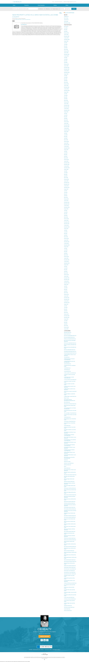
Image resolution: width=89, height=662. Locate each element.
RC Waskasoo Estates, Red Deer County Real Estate (69, 450)
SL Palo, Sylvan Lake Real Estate (69, 597)
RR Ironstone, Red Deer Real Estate (70, 517)
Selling (67, 5)
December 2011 (66, 297)
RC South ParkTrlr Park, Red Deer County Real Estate (69, 445)
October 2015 (66, 225)
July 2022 (65, 93)
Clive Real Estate (67, 357)
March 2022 (66, 100)
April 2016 (65, 215)
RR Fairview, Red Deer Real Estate (69, 503)
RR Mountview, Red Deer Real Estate (70, 539)
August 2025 (66, 41)
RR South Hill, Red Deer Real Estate (69, 559)
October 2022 (66, 88)
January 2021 (66, 123)
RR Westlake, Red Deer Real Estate (69, 567)
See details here (24, 24)
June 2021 (65, 115)
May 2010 (65, 322)
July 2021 (65, 113)
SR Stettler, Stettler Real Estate (69, 607)
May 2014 (65, 251)
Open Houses (66, 19)
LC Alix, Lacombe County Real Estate (70, 372)
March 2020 (66, 139)
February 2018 (66, 179)
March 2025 (66, 49)
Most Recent (66, 26)
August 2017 (66, 189)
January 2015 (66, 240)
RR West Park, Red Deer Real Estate (70, 565)
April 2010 (65, 323)
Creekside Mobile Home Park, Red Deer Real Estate (69, 362)
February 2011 (66, 314)
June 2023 (65, 77)
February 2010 (66, 327)
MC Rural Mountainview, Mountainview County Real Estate (69, 400)
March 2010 (66, 325)
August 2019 (66, 149)
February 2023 (66, 83)
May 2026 (65, 29)
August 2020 (66, 131)
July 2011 (65, 305)
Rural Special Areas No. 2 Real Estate (70, 573)
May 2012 (65, 289)
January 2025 (66, 52)
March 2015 (66, 236)
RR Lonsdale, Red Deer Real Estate (69, 531)
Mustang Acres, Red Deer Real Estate (70, 403)
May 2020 (65, 136)
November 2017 (66, 184)
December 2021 (66, 105)
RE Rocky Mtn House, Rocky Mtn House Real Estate (69, 458)
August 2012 (66, 284)
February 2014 (66, 256)
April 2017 (65, 195)
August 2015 (66, 228)
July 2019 (65, 151)
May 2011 (65, 309)
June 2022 (65, 95)
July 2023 (65, 75)
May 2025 (65, 46)
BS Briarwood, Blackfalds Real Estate (70, 338)
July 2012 (65, 286)
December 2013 (66, 259)
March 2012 (66, 292)
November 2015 (66, 223)
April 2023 (65, 80)
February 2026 (66, 32)
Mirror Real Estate (67, 402)
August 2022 (66, 92)
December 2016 (66, 202)
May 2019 (65, 154)
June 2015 (65, 231)
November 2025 (66, 36)
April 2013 (65, 271)
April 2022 (65, 98)
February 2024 (66, 64)
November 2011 (66, 299)
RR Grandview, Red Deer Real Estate (70, 508)
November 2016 (66, 203)
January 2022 (66, 103)
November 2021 (66, 106)
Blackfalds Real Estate (67, 332)
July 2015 (65, 230)
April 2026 (65, 31)
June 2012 (65, 287)
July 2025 (65, 42)
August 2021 (66, 111)
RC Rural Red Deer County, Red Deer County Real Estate (70, 440)
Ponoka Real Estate (67, 425)
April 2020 (65, 138)
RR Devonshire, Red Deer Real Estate (70, 494)
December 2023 (66, 67)
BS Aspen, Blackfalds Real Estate (69, 337)
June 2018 (65, 172)
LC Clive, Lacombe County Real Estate (70, 379)
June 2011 (65, 307)
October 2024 (66, 55)
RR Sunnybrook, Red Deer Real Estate (70, 561)
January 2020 (66, 143)
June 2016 (65, 212)
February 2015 (66, 238)
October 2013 (66, 261)
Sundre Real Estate (67, 608)
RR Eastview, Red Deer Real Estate (69, 501)
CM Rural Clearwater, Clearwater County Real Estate (69, 359)
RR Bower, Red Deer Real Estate (69, 481)
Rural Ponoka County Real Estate (69, 570)
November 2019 (66, 144)
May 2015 (65, 233)
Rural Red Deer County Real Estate (69, 572)
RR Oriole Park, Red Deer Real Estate (70, 546)
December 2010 (66, 315)
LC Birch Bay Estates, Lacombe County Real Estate (69, 377)
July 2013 (65, 266)
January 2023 (66, 85)
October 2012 (66, 281)
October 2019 (66, 146)
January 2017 (66, 200)
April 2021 (65, 118)
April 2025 (65, 47)
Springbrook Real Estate (68, 605)
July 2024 (65, 57)
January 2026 (66, 34)
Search (74, 8)
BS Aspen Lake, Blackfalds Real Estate (70, 335)
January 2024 (66, 65)
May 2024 (65, 60)
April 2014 (65, 253)
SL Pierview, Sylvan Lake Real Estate (70, 598)
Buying (55, 5)
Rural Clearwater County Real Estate (70, 568)
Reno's (65, 466)
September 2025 (66, 39)
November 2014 (66, 241)
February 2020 (66, 141)
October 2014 (66, 243)
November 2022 (66, 87)
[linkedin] (44, 640)
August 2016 (66, 208)
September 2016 (66, 207)
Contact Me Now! (44, 636)
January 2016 (66, 220)
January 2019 (66, 161)
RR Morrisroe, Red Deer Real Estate (70, 538)
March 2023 (66, 82)
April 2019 (65, 156)
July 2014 (65, 248)
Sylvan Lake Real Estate (68, 610)
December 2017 (66, 182)
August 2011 (66, 304)
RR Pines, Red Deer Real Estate (69, 550)
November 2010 (66, 317)
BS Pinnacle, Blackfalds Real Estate (69, 349)
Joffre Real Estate (67, 369)
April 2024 (65, 62)
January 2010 (66, 328)
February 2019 (66, 159)
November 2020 (66, 126)
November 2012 (66, 279)
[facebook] (42, 640)
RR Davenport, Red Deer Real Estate (70, 488)
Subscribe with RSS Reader (69, 12)
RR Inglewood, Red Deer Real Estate (70, 515)
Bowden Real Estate (67, 333)
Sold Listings (66, 21)
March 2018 (66, 177)
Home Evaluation (41, 5)
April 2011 (65, 310)
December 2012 (66, 277)
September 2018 (66, 167)
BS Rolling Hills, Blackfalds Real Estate (70, 351)
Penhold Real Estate (67, 417)
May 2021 (65, 116)
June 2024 (65, 59)
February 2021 (66, 121)
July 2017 (65, 190)
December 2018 (66, 162)
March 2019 (66, 157)
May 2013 (65, 269)
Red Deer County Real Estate (69, 463)
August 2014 (66, 246)
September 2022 (66, 90)
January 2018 (66, 180)
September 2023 (66, 72)
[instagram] (47, 640)
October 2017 (66, 185)
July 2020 (65, 133)
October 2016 (66, 205)
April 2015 (65, 235)
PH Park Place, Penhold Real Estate (69, 421)
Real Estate (66, 459)
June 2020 (65, 134)
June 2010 (65, 320)
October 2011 (66, 300)
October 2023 (66, 70)
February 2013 (66, 274)
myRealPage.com (44, 654)
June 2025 (65, 44)
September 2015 (66, 226)
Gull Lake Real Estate (67, 363)
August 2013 (66, 264)
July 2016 (65, 210)
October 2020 (66, 128)
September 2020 (66, 129)
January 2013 (66, 276)
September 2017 (66, 187)
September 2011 (66, 302)
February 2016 (66, 218)
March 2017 (66, 197)
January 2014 (66, 258)
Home (14, 5)
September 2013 (66, 263)
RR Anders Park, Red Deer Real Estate (70, 474)
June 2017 (65, 192)
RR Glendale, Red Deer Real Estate (69, 507)
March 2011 (66, 312)
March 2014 (66, 254)
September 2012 (66, 282)
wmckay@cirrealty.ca (70, 1)
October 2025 (66, 37)
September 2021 (66, 110)
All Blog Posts (66, 16)
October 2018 (66, 166)
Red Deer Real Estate (67, 464)
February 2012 (66, 294)
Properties (26, 5)
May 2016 (65, 213)
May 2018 (65, 174)
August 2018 (66, 169)
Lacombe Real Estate (67, 371)
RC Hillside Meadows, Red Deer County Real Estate (69, 435)
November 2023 (66, 69)
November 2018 (66, 164)
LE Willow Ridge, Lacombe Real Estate (70, 396)
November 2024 (66, 54)
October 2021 (66, 108)
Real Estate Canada (67, 461)
